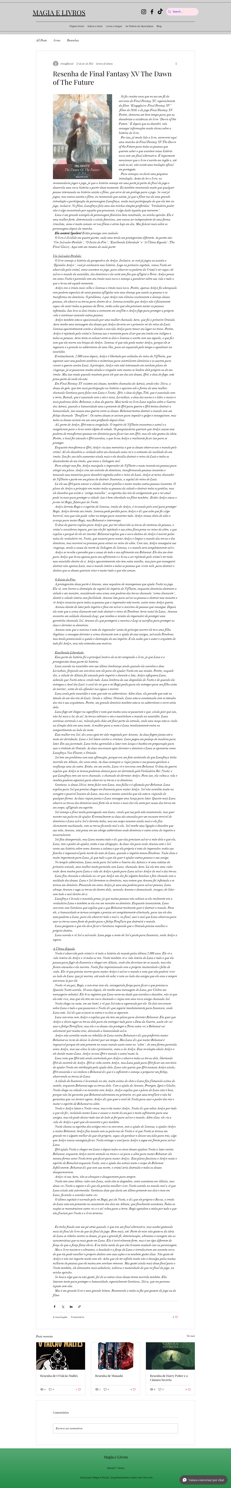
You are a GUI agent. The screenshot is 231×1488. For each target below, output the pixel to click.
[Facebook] (152, 11)
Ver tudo (191, 1336)
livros (57, 40)
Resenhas (73, 40)
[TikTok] (160, 11)
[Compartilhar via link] (79, 1306)
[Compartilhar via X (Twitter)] (62, 1306)
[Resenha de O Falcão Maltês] (60, 1356)
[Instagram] (143, 11)
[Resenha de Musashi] (115, 1356)
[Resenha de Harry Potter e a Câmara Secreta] (170, 1356)
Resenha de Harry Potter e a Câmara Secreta (169, 1378)
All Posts (41, 40)
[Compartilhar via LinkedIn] (71, 1306)
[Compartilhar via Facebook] (54, 1306)
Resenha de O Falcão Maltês (59, 1376)
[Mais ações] (176, 64)
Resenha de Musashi (109, 1376)
